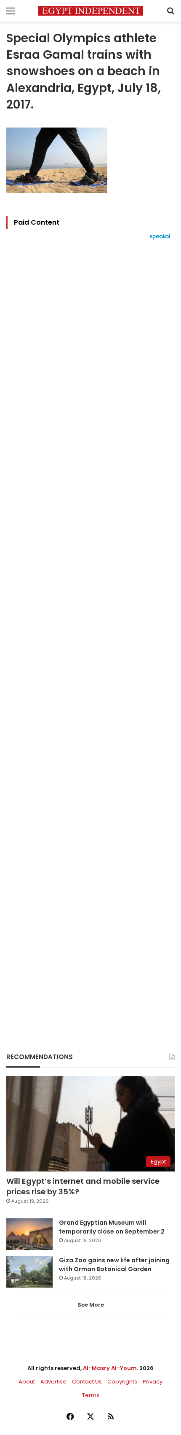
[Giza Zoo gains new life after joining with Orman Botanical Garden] (29, 1272)
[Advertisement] (90, 631)
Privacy (152, 1382)
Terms (90, 1395)
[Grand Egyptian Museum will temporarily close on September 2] (29, 1234)
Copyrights (122, 1382)
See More (90, 1305)
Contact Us (87, 1382)
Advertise (53, 1382)
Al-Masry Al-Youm (110, 1368)
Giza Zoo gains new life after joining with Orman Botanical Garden (114, 1264)
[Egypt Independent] (90, 11)
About (27, 1382)
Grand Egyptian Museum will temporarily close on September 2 (112, 1227)
